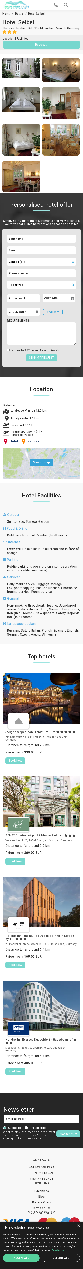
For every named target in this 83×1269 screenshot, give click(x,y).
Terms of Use (41, 1208)
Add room (53, 312)
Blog (41, 1196)
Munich (61, 28)
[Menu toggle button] (76, 5)
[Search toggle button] (66, 5)
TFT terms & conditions (41, 350)
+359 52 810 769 (41, 1173)
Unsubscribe (38, 1127)
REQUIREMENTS (18, 320)
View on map (41, 462)
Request (41, 44)
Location (9, 38)
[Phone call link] (56, 5)
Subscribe (15, 1127)
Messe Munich (25, 410)
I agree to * (34, 350)
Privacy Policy (41, 1202)
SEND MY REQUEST (41, 357)
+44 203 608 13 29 (41, 1167)
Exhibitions (41, 1191)
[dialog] (41, 1245)
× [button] (78, 1226)
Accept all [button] (21, 1258)
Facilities (22, 38)
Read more (58, 1250)
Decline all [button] (61, 1258)
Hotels (19, 13)
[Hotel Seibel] (21, 70)
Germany (73, 28)
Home (6, 13)
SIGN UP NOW (68, 1133)
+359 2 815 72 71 (41, 1178)
